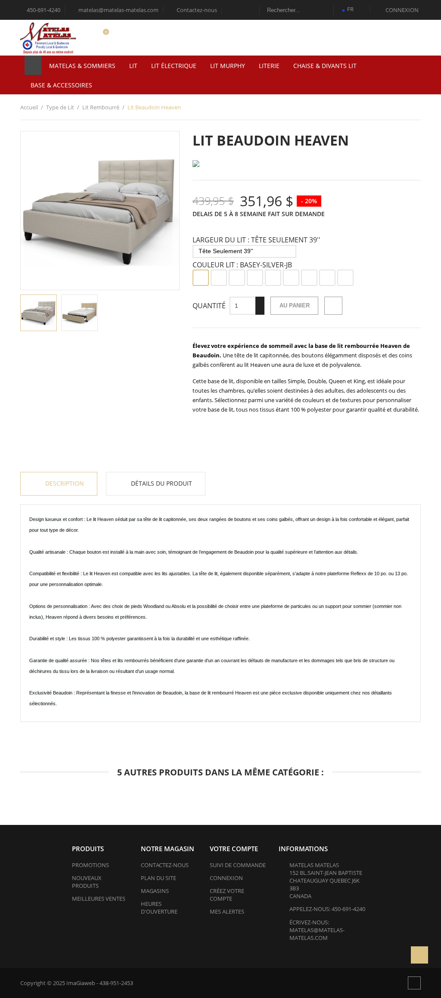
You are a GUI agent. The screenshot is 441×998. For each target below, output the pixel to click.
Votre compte (234, 848)
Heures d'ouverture (159, 907)
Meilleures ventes (98, 898)
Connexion (226, 878)
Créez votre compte (227, 894)
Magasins (155, 891)
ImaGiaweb (80, 983)
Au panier (295, 305)
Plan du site (158, 878)
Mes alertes (227, 911)
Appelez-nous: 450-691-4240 (327, 909)
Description (63, 483)
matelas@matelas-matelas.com (114, 10)
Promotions (90, 865)
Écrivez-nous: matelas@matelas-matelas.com (317, 930)
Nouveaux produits (87, 882)
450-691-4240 (42, 10)
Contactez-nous (193, 10)
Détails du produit (160, 483)
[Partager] (333, 306)
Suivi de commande (238, 865)
